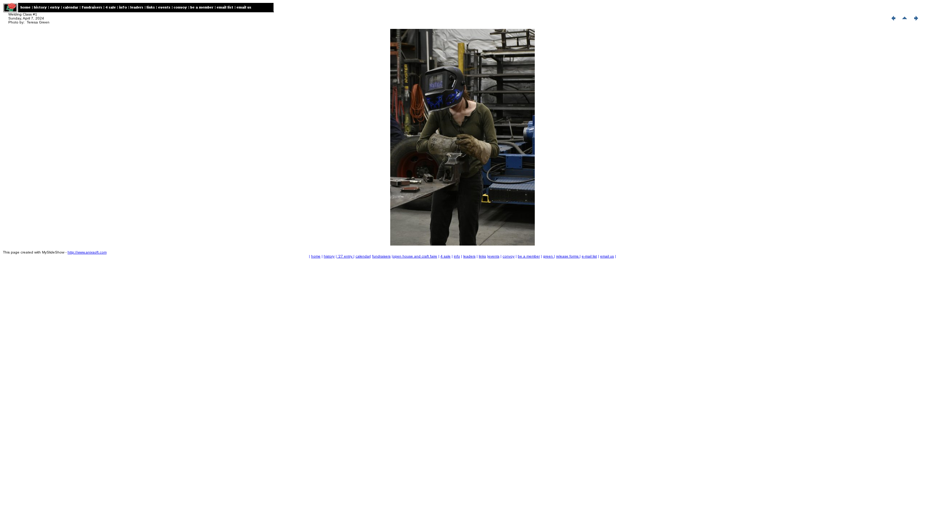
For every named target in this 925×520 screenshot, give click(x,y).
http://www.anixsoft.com (87, 252)
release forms (568, 256)
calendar (363, 256)
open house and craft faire (415, 256)
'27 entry (345, 256)
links (482, 256)
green (548, 256)
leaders (469, 256)
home (315, 256)
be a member (529, 256)
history (329, 256)
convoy (509, 256)
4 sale (445, 256)
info (457, 256)
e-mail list (589, 256)
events (493, 256)
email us (607, 256)
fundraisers (381, 256)
